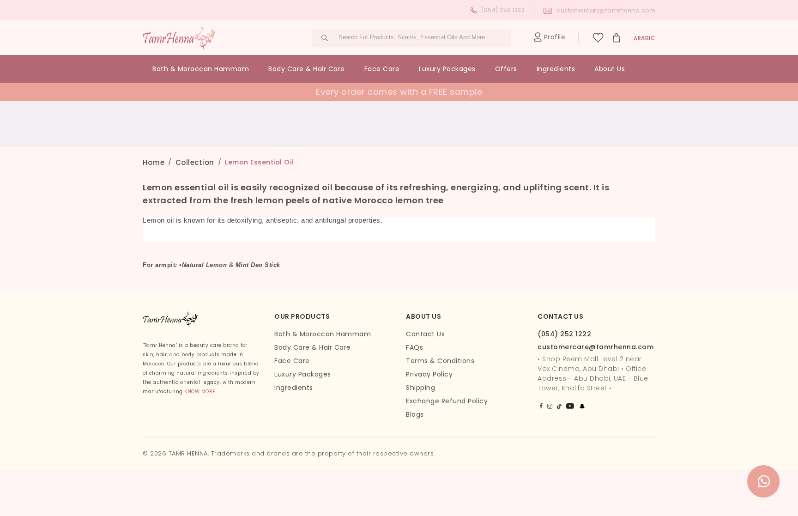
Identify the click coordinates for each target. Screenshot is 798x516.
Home (153, 162)
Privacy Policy (429, 374)
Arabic (644, 38)
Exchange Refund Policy (447, 401)
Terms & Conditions (440, 360)
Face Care (382, 68)
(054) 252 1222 (503, 10)
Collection (194, 162)
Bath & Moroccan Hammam (200, 68)
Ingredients (556, 68)
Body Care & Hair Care (306, 68)
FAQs (414, 347)
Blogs (415, 414)
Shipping (420, 387)
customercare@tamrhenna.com (605, 10)
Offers (506, 68)
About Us (609, 68)
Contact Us (425, 334)
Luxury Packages (447, 68)
